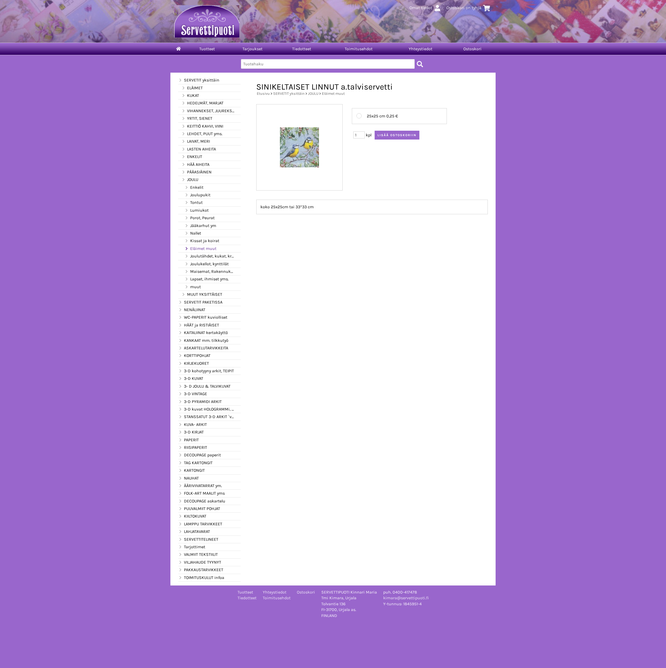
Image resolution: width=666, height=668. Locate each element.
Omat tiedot (420, 7)
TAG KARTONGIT (198, 462)
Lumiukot (199, 210)
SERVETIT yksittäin (201, 80)
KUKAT (193, 95)
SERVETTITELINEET (201, 539)
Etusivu (263, 93)
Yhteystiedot (420, 48)
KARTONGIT (194, 470)
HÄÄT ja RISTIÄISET (201, 325)
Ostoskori (472, 48)
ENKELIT (194, 156)
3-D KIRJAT (194, 432)
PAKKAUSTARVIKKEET (203, 569)
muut (195, 286)
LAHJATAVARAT (197, 531)
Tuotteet (207, 48)
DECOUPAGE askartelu (204, 501)
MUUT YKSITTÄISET (204, 294)
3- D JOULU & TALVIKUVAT (207, 386)
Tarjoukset (252, 48)
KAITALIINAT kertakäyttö (206, 332)
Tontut (196, 202)
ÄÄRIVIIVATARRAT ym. (203, 485)
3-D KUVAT (193, 378)
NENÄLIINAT (194, 309)
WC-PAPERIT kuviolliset (205, 317)
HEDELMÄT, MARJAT (205, 102)
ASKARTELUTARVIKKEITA (206, 347)
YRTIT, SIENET (199, 118)
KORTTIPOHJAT (197, 355)
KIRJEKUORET (196, 363)
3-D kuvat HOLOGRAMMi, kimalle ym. (209, 409)
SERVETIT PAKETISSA (203, 302)
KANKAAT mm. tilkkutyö (206, 340)
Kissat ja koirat (204, 240)
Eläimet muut (203, 248)
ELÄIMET (195, 87)
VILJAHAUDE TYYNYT (202, 562)
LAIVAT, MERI (198, 141)
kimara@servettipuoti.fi (406, 597)
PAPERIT (191, 439)
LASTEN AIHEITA (201, 149)
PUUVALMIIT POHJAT (202, 508)
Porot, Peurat (202, 217)
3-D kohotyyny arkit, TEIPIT (209, 370)
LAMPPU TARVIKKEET (203, 523)
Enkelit (196, 187)
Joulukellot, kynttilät (209, 263)
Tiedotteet (301, 48)
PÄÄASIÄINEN (199, 171)
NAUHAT (191, 478)
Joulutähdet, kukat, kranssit (212, 256)
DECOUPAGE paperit (202, 454)
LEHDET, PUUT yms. (204, 133)
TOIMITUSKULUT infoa (204, 577)
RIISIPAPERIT (195, 447)
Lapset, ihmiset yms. (209, 278)
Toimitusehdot (359, 48)
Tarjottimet (194, 546)
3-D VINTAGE (195, 393)
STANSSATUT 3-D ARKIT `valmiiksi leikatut (209, 416)
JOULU (192, 179)
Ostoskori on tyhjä (463, 7)
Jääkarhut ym (203, 225)
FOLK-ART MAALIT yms (204, 493)
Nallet (195, 233)
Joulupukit (200, 194)
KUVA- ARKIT (195, 424)
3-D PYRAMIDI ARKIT (203, 401)
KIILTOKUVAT (195, 516)
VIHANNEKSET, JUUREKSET (210, 110)
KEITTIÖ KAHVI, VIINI (205, 126)
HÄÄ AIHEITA (198, 164)
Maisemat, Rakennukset (212, 271)
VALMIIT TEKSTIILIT (201, 554)
